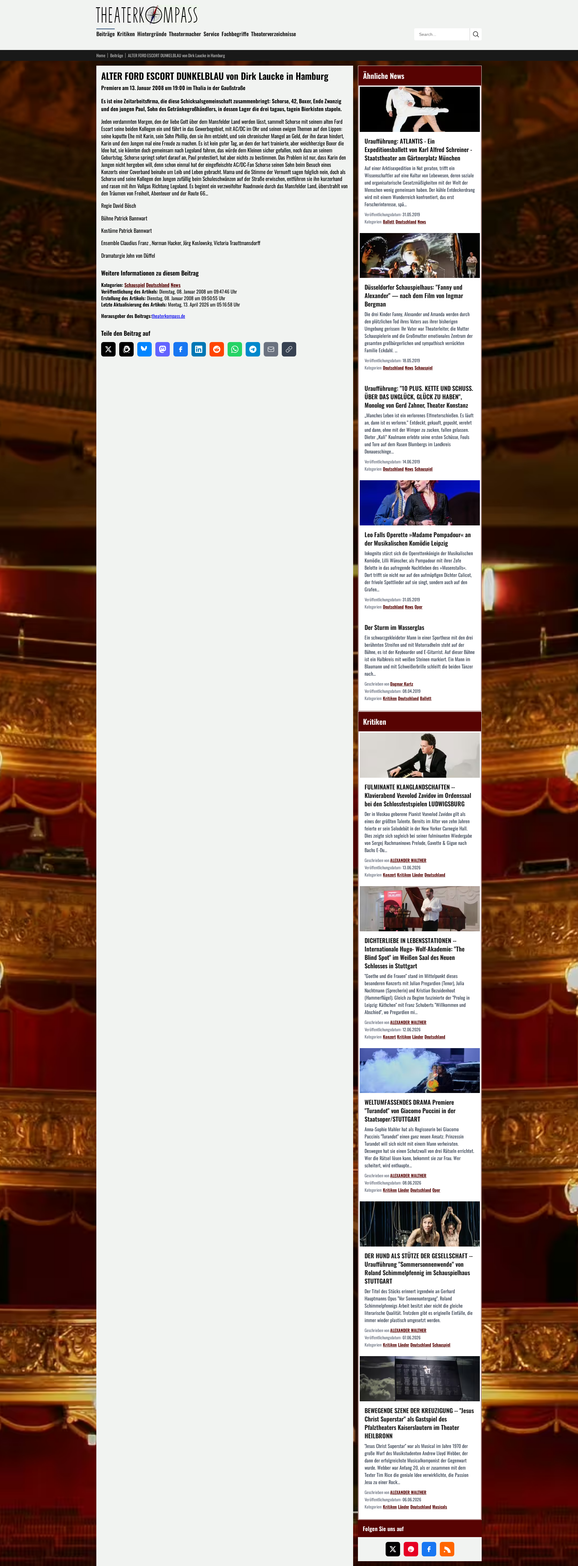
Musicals (439, 1506)
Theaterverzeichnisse (273, 34)
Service (211, 34)
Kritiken (126, 34)
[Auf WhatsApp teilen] (235, 349)
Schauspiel (134, 284)
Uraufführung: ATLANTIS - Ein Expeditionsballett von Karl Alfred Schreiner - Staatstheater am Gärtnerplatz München (418, 149)
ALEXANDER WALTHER (408, 860)
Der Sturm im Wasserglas (394, 627)
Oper (418, 606)
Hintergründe (151, 34)
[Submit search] (476, 34)
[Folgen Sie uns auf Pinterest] (411, 1549)
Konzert (389, 874)
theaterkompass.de (168, 315)
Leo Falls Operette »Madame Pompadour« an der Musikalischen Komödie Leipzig (418, 538)
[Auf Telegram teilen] (253, 349)
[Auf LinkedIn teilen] (198, 349)
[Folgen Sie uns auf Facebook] (429, 1549)
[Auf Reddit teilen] (217, 349)
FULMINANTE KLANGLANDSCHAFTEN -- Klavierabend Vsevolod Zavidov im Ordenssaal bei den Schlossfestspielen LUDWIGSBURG (418, 795)
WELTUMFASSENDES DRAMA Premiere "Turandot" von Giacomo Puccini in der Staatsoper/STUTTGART (410, 1110)
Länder (417, 874)
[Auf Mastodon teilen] (162, 349)
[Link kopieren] (289, 349)
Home (100, 55)
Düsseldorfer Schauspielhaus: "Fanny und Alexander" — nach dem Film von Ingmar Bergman (414, 295)
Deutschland (157, 284)
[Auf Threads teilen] (126, 349)
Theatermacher (185, 34)
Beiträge (105, 34)
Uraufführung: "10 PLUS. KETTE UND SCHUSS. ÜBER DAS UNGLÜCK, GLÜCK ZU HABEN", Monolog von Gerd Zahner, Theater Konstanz (419, 396)
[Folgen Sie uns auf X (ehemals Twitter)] (393, 1549)
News (176, 284)
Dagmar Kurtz (401, 683)
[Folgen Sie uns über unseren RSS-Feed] (447, 1549)
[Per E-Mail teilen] (271, 349)
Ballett (388, 221)
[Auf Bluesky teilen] (144, 349)
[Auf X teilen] (108, 349)
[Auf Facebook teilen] (180, 349)
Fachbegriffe (235, 34)
